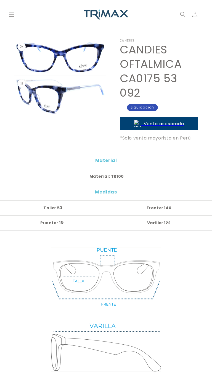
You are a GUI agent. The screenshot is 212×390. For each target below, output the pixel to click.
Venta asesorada (162, 123)
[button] (12, 14)
